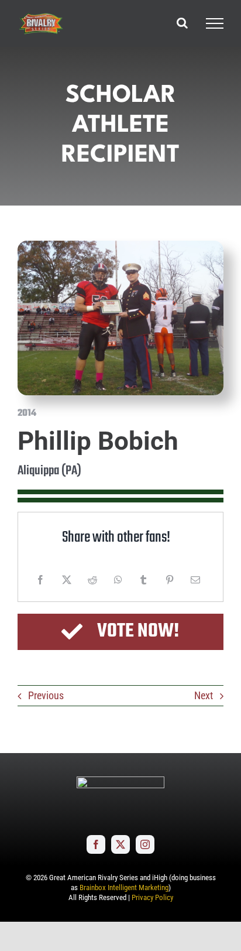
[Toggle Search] (182, 23)
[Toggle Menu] (215, 23)
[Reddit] (92, 579)
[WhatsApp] (118, 579)
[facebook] (96, 844)
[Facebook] (40, 579)
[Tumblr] (143, 579)
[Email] (195, 579)
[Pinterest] (169, 579)
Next (203, 695)
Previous (46, 695)
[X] (66, 579)
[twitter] (120, 844)
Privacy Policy (152, 897)
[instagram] (145, 844)
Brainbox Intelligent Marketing (124, 887)
